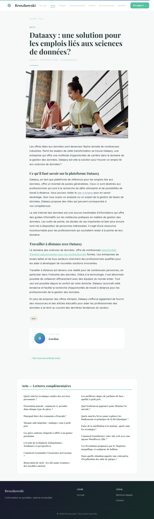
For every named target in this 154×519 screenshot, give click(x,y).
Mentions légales (124, 495)
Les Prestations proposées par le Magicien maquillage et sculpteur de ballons (103, 447)
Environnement (106, 5)
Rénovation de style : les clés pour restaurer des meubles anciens (47, 464)
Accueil (43, 5)
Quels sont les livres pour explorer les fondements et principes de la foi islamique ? (104, 418)
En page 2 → (139, 5)
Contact (120, 500)
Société (122, 5)
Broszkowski (25, 5)
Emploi (92, 5)
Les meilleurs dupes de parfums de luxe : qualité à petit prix (103, 398)
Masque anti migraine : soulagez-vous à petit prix (47, 424)
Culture (62, 5)
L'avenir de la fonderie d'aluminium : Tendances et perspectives (43, 444)
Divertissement (77, 5)
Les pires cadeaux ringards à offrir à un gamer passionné (48, 434)
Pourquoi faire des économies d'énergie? (45, 416)
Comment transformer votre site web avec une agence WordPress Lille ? (105, 438)
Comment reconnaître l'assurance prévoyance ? (48, 454)
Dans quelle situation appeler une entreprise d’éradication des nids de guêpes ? (104, 457)
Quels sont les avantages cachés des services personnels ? (47, 398)
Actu (53, 5)
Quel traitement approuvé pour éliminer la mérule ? (103, 407)
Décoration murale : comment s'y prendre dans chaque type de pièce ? (46, 407)
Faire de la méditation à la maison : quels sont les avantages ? (105, 427)
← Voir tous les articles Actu (44, 358)
